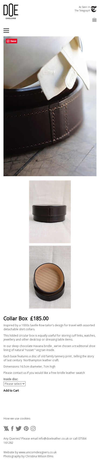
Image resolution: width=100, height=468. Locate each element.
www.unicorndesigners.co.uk (38, 452)
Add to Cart (11, 390)
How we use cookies (16, 418)
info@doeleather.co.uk (54, 438)
